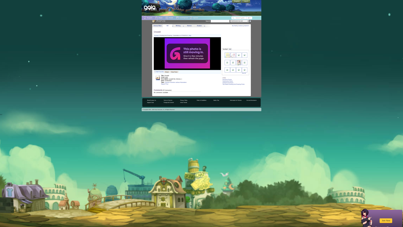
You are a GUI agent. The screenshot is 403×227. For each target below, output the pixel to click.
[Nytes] (227, 62)
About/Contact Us (151, 100)
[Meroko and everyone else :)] (233, 55)
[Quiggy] (239, 55)
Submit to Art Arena (227, 82)
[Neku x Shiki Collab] (239, 62)
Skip (190, 35)
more (172, 25)
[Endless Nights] (233, 69)
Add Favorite (160, 72)
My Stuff (234, 25)
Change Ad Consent (169, 102)
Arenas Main (158, 25)
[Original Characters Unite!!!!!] (244, 62)
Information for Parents (236, 100)
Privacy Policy (183, 100)
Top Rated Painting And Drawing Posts (233, 84)
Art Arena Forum (227, 79)
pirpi (157, 35)
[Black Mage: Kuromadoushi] (244, 69)
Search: (208, 21)
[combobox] (241, 18)
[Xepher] (227, 69)
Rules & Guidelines (201, 100)
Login (246, 1)
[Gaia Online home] (150, 7)
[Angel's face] (228, 55)
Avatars (199, 25)
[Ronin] (233, 62)
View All (244, 73)
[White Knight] (244, 55)
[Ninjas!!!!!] (239, 69)
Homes (189, 25)
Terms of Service (168, 100)
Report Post (164, 84)
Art (167, 25)
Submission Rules (227, 81)
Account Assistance (252, 100)
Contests (240, 25)
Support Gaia (150, 102)
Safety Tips (216, 100)
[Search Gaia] (233, 18)
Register (237, 1)
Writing (178, 25)
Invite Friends (183, 102)
